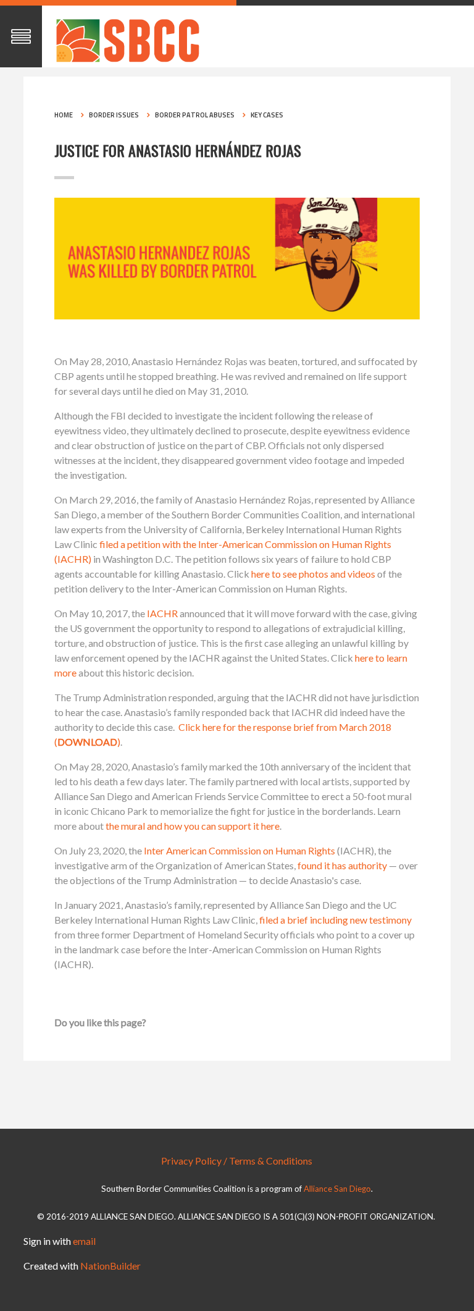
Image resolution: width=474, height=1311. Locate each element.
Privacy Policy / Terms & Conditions (236, 1160)
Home (63, 115)
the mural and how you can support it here (193, 826)
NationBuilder (110, 1265)
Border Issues (114, 115)
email (84, 1241)
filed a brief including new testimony (335, 919)
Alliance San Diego (337, 1189)
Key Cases (267, 115)
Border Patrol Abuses (195, 115)
